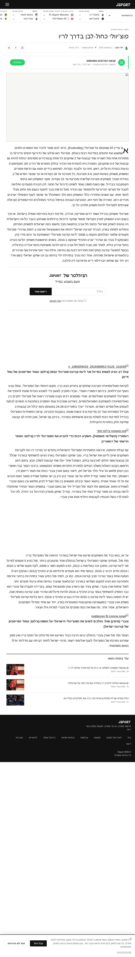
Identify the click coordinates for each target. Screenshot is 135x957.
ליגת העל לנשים (114, 737)
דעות (128, 743)
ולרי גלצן (119, 47)
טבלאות (84, 737)
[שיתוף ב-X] (9, 47)
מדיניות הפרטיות (124, 952)
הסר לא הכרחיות (16, 943)
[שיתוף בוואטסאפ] (22, 47)
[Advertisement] (67, 337)
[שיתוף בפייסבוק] (15, 47)
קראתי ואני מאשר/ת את (67, 301)
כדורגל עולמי (49, 737)
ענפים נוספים (117, 29)
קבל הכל (38, 943)
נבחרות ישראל (68, 737)
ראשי (126, 29)
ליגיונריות (33, 737)
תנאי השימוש (55, 301)
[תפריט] (7, 4)
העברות (19, 737)
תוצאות (97, 737)
